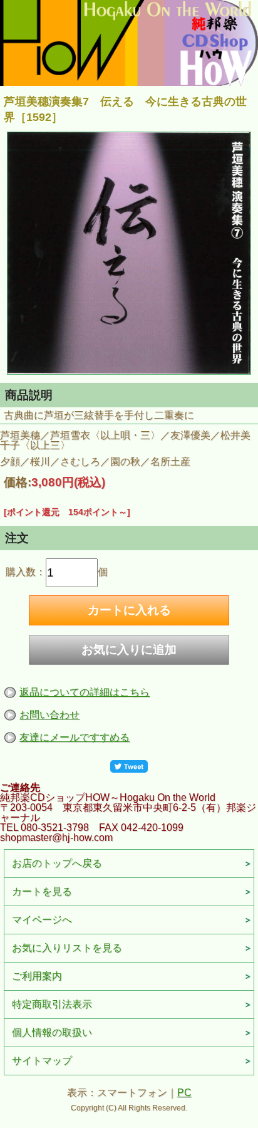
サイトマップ (42, 1060)
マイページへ (42, 919)
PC (184, 1092)
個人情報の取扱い (52, 1032)
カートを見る (42, 891)
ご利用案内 (37, 976)
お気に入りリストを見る (67, 948)
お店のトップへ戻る (57, 863)
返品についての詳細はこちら (84, 692)
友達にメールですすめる (74, 737)
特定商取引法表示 (52, 1004)
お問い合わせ (49, 714)
